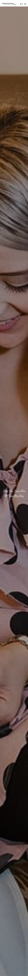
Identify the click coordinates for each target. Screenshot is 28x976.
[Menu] (25, 4)
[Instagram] (22, 4)
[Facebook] (20, 4)
